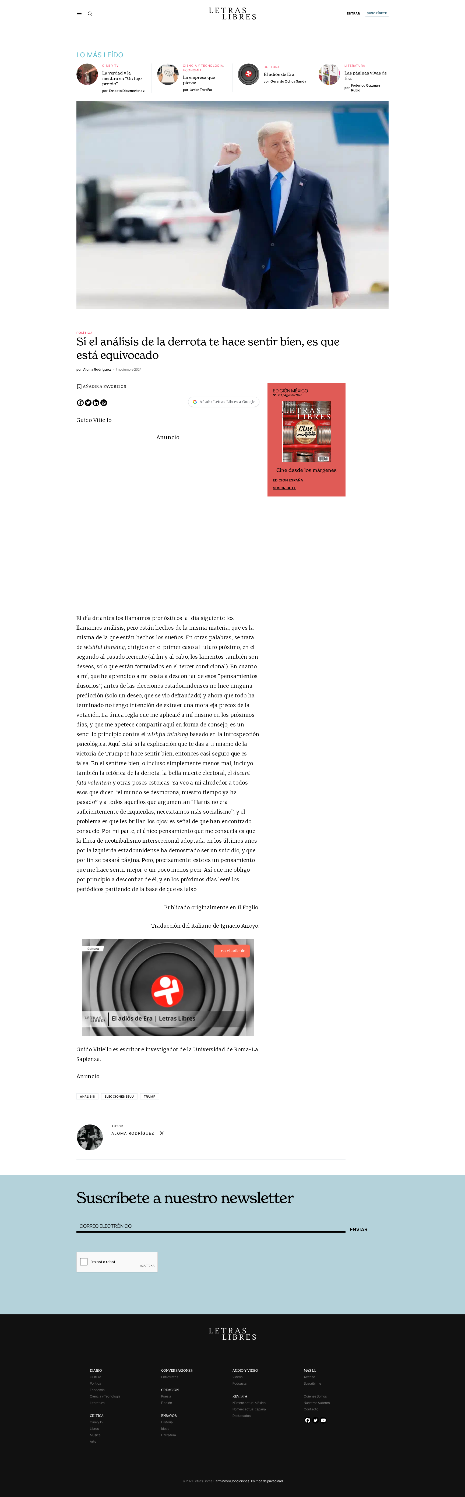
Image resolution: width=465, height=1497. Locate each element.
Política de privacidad (267, 1481)
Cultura (272, 67)
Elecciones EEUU (119, 1096)
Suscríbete (284, 487)
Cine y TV (110, 65)
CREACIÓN (170, 1390)
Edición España (288, 480)
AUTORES (305, 1166)
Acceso (309, 1377)
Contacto (311, 1409)
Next (338, 439)
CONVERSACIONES (177, 1370)
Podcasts (239, 1383)
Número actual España (249, 1409)
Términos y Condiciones (231, 1481)
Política (84, 333)
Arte (93, 1441)
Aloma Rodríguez (132, 1133)
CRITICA (97, 1416)
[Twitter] (88, 402)
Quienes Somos (315, 1396)
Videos (237, 1377)
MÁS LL (310, 1370)
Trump (150, 1096)
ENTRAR (353, 13)
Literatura (354, 65)
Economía (192, 70)
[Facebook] (80, 402)
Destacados (241, 1415)
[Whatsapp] (103, 402)
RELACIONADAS (149, 1166)
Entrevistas (169, 1377)
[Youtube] (323, 1420)
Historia (167, 1422)
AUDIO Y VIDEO (245, 1370)
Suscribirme (312, 1383)
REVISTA (239, 1396)
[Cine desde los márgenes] (306, 433)
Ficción (166, 1402)
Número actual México (249, 1402)
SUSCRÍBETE (377, 13)
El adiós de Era (279, 74)
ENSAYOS (169, 1416)
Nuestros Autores (317, 1402)
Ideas (165, 1428)
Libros (94, 1428)
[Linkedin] (96, 402)
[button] (79, 13)
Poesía (166, 1396)
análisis (87, 1096)
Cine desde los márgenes (306, 470)
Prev (274, 439)
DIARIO (96, 1370)
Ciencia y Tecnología (203, 65)
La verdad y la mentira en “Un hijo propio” (122, 78)
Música (95, 1435)
